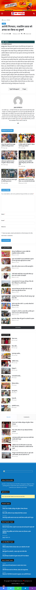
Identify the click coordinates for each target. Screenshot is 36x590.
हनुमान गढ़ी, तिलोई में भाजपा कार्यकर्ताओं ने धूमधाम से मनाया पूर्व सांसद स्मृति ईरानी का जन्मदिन (23, 260)
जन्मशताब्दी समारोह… (16, 376)
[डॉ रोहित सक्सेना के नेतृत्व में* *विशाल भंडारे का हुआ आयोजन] (27, 138)
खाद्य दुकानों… (15, 391)
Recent (8, 417)
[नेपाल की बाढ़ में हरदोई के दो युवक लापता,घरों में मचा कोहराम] (6, 400)
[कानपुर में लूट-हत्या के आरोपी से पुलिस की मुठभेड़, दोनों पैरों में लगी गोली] (27, 155)
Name (3, 214)
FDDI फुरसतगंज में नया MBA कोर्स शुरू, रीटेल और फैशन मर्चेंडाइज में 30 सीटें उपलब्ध (22, 282)
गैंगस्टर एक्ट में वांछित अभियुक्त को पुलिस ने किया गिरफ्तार (22, 423)
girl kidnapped (14, 89)
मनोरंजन (8, 20)
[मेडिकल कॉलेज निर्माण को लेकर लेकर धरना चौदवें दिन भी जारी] (6, 386)
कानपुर (4, 23)
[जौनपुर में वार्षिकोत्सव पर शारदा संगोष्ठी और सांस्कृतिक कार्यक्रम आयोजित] (6, 254)
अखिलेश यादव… (15, 361)
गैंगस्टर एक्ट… (15, 339)
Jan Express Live (28, 581)
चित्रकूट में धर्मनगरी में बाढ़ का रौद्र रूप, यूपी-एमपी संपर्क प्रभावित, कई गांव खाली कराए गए (22, 454)
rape (24, 89)
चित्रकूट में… (14, 368)
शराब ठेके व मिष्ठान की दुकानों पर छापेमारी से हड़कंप (23, 319)
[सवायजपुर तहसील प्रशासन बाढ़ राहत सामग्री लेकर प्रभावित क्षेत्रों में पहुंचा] (6, 356)
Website (3, 227)
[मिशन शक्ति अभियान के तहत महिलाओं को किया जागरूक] (6, 348)
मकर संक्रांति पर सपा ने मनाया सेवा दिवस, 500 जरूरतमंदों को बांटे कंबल (27, 180)
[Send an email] (10, 34)
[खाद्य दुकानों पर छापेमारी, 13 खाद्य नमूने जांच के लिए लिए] (6, 393)
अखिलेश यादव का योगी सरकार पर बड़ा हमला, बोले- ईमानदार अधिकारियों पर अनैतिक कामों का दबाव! (22, 446)
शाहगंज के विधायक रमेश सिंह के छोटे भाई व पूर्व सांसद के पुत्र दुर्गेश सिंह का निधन (22, 289)
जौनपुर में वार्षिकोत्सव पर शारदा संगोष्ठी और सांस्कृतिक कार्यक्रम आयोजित (21, 252)
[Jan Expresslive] (18, 13)
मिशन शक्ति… (15, 346)
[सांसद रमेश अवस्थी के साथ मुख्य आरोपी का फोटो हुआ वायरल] (9, 138)
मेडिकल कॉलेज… (15, 383)
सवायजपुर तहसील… (16, 353)
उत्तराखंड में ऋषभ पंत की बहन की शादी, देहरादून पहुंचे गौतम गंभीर (23, 297)
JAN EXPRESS (6, 34)
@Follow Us (5, 492)
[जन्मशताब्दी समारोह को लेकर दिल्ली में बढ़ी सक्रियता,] (6, 378)
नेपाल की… (14, 398)
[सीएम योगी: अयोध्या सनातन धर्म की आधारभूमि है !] (6, 269)
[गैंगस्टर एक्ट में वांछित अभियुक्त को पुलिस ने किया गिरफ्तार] (6, 341)
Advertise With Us (16, 584)
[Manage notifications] (3, 586)
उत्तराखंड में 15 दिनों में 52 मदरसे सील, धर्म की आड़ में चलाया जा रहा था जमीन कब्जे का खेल (23, 312)
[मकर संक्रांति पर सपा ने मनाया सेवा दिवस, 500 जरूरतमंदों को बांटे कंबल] (27, 173)
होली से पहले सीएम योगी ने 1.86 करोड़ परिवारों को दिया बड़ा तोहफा (22, 304)
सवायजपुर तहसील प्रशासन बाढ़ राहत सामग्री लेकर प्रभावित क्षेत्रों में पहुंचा (23, 438)
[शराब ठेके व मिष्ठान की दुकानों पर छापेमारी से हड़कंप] (6, 321)
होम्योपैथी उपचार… (16, 406)
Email (3, 220)
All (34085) (18, 327)
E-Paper (22, 584)
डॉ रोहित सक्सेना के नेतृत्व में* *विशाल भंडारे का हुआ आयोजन (27, 145)
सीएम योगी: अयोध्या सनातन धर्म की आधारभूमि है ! (22, 266)
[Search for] (34, 14)
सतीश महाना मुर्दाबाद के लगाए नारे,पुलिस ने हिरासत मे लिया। (7, 162)
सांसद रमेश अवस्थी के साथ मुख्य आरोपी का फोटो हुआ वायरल (8, 145)
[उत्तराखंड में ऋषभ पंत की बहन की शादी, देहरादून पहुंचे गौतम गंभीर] (6, 298)
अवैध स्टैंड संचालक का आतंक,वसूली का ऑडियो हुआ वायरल (9, 180)
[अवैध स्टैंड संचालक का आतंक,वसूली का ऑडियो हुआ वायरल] (9, 173)
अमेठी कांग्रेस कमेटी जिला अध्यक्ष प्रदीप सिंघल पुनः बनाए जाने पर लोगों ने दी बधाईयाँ (22, 275)
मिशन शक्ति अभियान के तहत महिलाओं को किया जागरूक (22, 431)
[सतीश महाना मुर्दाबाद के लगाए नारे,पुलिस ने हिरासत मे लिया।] (9, 155)
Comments (26, 417)
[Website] (18, 123)
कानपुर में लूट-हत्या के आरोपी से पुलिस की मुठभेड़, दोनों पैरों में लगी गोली (26, 162)
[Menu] (2, 14)
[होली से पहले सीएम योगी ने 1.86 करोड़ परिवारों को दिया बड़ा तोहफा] (6, 306)
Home (4, 20)
